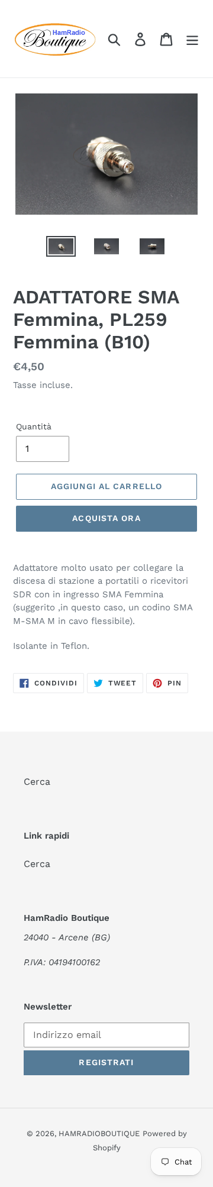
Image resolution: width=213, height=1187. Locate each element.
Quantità (33, 426)
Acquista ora (106, 518)
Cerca (37, 781)
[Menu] (192, 38)
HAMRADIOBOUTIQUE (99, 1133)
